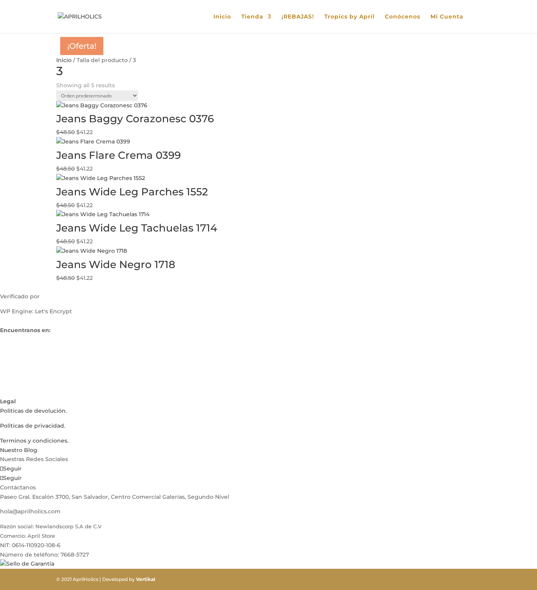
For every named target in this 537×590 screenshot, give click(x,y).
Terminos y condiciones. (34, 440)
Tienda (252, 17)
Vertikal (145, 579)
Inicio (222, 17)
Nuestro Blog (18, 450)
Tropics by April (349, 17)
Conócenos (402, 17)
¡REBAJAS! (297, 17)
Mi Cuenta (446, 17)
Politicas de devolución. (33, 410)
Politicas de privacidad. (32, 425)
